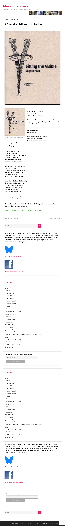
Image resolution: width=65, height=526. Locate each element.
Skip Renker (38, 210)
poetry (30, 210)
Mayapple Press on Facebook (14, 272)
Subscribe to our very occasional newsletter (19, 354)
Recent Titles (10, 296)
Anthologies (10, 298)
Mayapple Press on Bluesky (13, 256)
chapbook (22, 210)
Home (7, 19)
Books (7, 288)
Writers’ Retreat (10, 337)
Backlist (14, 19)
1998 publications (11, 210)
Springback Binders (11, 330)
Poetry (8, 309)
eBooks (8, 290)
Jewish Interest (11, 303)
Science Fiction (11, 314)
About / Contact (9, 347)
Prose (8, 306)
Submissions (9, 327)
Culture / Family (11, 301)
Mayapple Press (19, 523)
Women (8, 317)
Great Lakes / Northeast (13, 311)
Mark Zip (56, 523)
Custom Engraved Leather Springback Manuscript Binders (25, 334)
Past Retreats (10, 342)
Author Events (9, 324)
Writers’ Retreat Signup (13, 344)
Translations (10, 319)
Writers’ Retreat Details (13, 339)
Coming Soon (10, 293)
